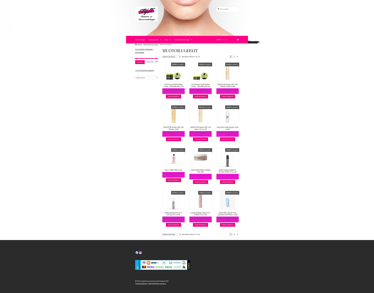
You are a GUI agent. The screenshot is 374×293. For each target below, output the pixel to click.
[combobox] (146, 77)
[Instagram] (140, 252)
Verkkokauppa (140, 40)
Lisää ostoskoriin (173, 96)
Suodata (140, 62)
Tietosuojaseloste (141, 283)
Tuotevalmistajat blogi (181, 40)
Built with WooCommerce (157, 283)
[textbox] (146, 77)
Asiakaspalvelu (154, 40)
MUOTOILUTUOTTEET (151, 44)
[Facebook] (136, 252)
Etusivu (140, 44)
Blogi (166, 40)
